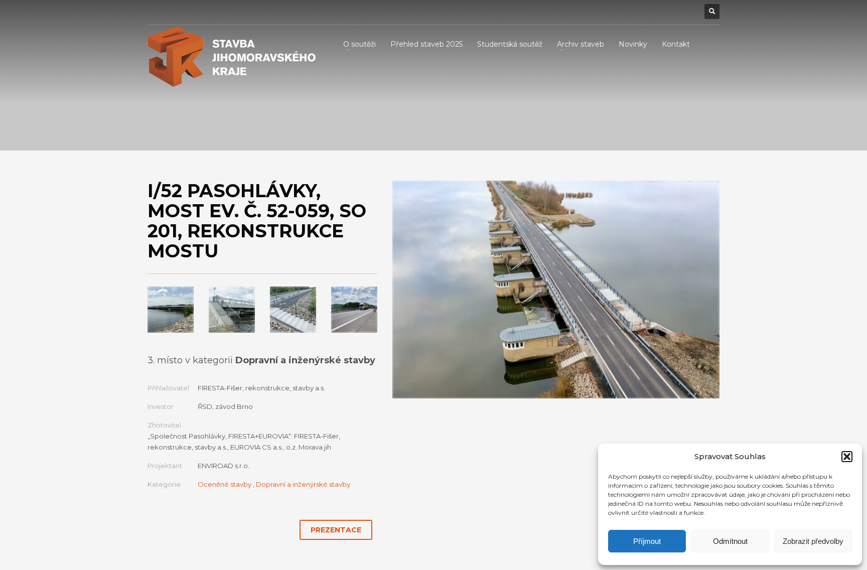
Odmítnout (730, 541)
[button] (847, 457)
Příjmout (647, 541)
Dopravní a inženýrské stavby (303, 484)
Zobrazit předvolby (813, 541)
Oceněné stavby (224, 484)
